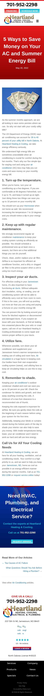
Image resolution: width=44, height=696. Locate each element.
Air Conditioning (19, 583)
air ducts (16, 288)
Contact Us (32, 675)
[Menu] (37, 21)
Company (32, 663)
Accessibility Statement (22, 689)
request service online (24, 475)
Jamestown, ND (14, 465)
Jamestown (33, 282)
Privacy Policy (22, 683)
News (33, 669)
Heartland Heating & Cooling (15, 144)
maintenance (18, 237)
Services (11, 663)
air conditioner (21, 383)
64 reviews (24, 643)
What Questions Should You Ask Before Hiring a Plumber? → (23, 569)
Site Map (22, 686)
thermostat (29, 206)
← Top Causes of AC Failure (15, 563)
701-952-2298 (22, 4)
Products (11, 669)
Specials (11, 675)
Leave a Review (22, 649)
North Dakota (33, 140)
